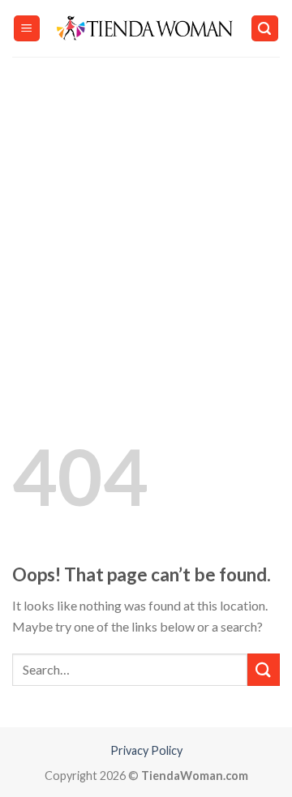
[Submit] (263, 669)
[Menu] (27, 28)
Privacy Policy (146, 750)
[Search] (265, 28)
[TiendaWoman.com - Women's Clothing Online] (146, 28)
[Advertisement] (146, 211)
